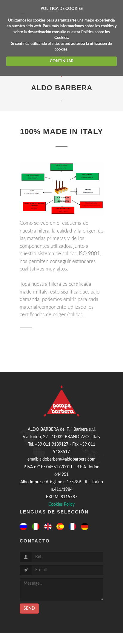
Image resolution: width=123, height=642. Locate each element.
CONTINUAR (61, 61)
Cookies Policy (61, 504)
